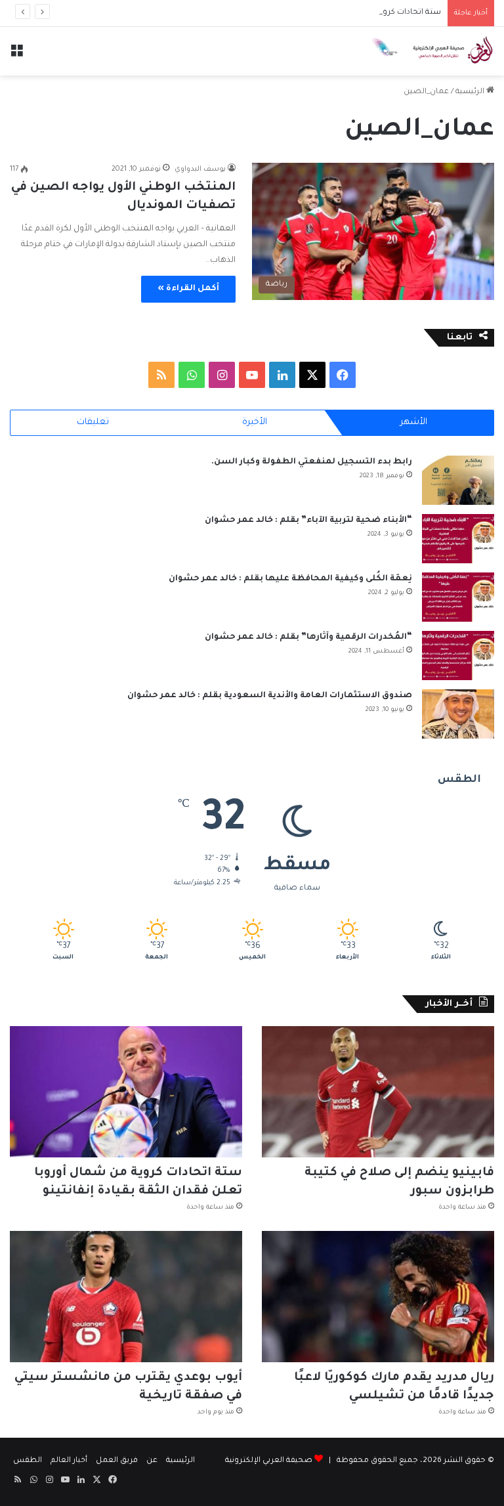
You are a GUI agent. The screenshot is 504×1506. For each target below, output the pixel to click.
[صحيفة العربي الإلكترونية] (431, 51)
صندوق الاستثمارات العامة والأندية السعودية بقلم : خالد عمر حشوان (269, 695)
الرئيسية (470, 92)
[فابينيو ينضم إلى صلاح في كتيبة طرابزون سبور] (378, 1091)
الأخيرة (254, 422)
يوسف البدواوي (200, 169)
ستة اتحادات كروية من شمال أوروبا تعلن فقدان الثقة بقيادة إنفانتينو (321, 13)
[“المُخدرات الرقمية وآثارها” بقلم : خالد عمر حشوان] (458, 655)
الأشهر (413, 422)
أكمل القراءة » (188, 288)
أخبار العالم (69, 1461)
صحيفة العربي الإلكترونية (268, 1461)
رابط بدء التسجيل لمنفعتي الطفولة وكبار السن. (311, 462)
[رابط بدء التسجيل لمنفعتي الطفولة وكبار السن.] (458, 480)
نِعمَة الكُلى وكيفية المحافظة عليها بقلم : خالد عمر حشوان (290, 579)
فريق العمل (117, 1461)
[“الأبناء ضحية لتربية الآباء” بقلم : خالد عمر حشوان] (458, 538)
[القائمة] (16, 56)
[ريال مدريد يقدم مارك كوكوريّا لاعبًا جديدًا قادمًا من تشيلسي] (378, 1296)
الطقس (27, 1461)
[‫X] (312, 375)
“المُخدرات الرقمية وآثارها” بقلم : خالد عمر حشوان (308, 637)
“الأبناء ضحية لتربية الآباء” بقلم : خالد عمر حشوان (308, 520)
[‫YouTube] (252, 375)
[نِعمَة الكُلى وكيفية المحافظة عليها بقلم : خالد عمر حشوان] (458, 597)
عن (152, 1461)
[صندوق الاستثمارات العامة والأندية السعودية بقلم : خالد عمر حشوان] (458, 714)
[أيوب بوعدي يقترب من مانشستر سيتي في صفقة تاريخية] (126, 1296)
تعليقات (93, 422)
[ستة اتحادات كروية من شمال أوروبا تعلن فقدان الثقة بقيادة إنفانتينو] (126, 1091)
